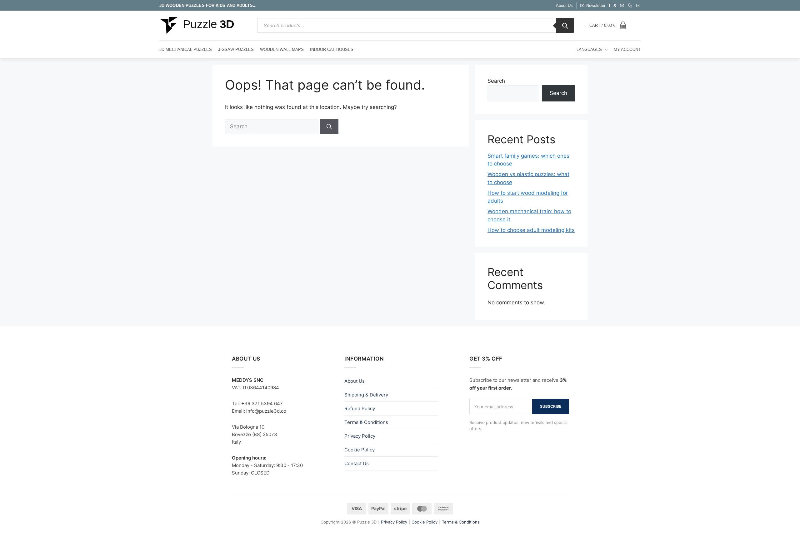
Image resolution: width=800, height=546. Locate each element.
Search (496, 81)
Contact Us (356, 463)
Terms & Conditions (366, 422)
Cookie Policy (359, 450)
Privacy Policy (359, 436)
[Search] (565, 25)
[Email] (622, 5)
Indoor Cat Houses (331, 49)
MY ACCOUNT (627, 49)
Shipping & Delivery (366, 395)
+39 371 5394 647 (262, 403)
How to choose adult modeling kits (531, 230)
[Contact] (630, 5)
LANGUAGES (589, 49)
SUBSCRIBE (550, 406)
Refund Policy (359, 408)
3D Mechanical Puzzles (185, 49)
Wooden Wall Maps (282, 49)
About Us (564, 5)
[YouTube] (638, 5)
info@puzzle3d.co (266, 411)
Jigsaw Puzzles (236, 49)
